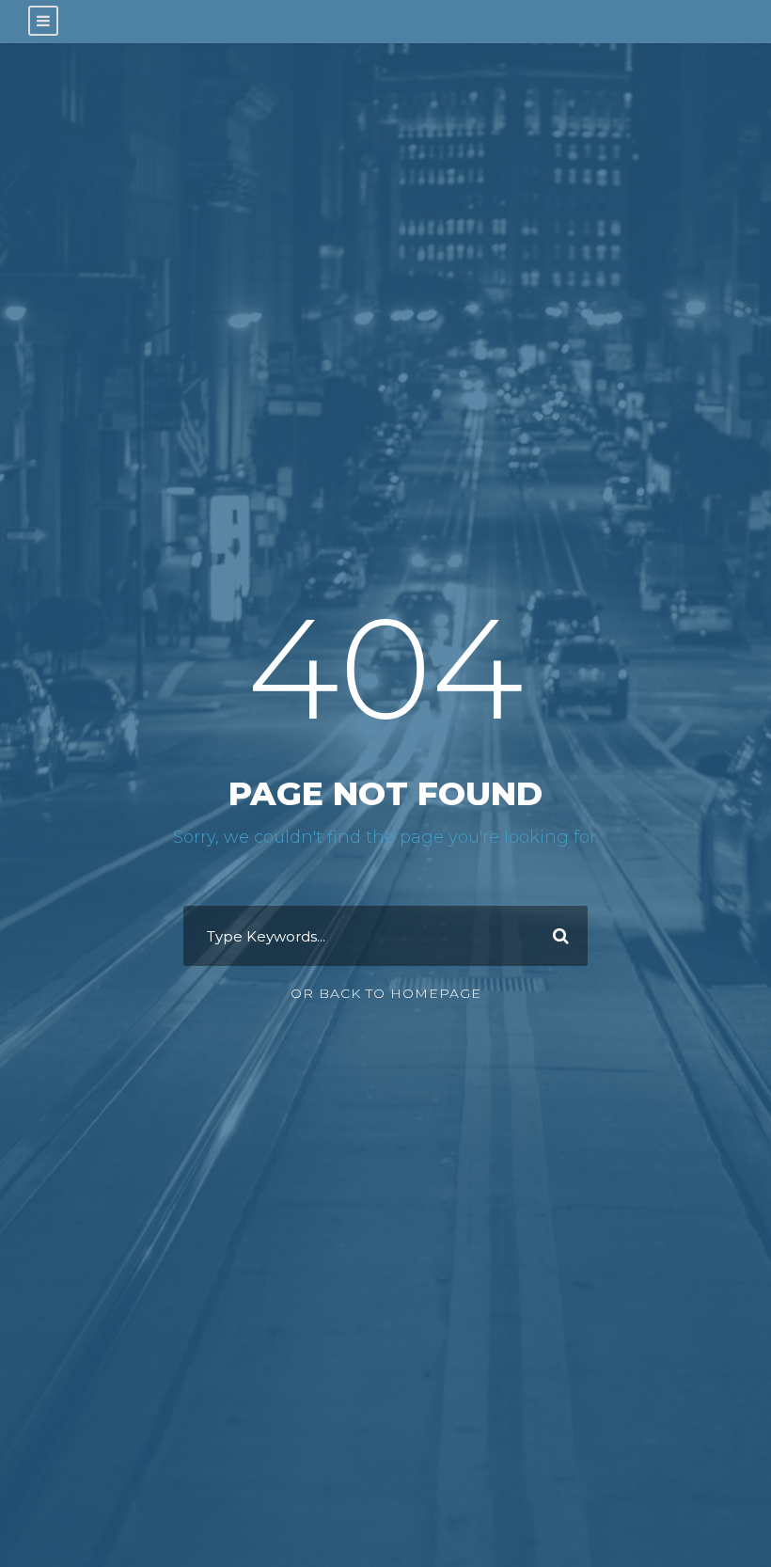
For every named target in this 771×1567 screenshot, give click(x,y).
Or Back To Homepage (386, 993)
